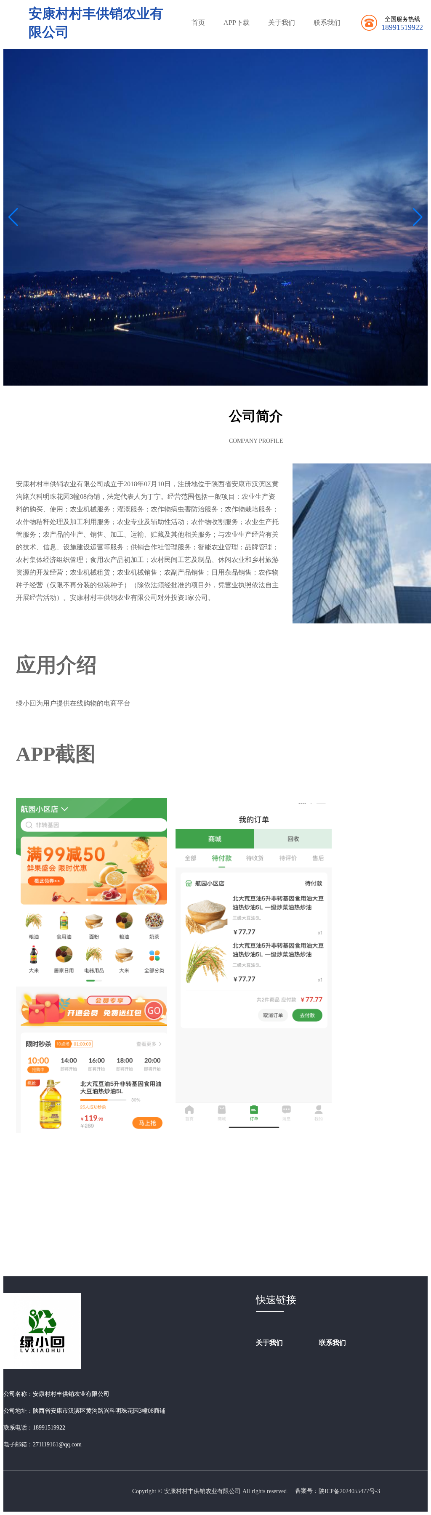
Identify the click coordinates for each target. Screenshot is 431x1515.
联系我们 (327, 22)
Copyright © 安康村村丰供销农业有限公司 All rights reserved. (210, 1491)
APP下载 (236, 22)
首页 (198, 22)
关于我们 (281, 22)
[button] (417, 217)
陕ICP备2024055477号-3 (349, 1491)
